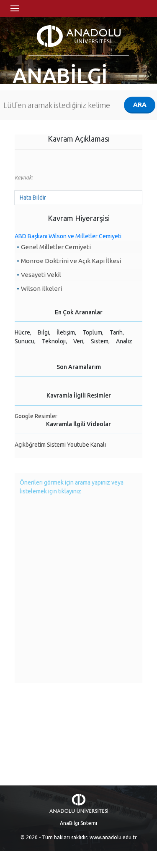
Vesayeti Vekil (41, 274)
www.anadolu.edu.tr (113, 837)
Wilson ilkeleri (41, 288)
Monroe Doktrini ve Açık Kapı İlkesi (71, 260)
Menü (14, 8)
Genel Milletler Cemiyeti (56, 246)
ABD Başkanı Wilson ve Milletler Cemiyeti (68, 236)
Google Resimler (36, 416)
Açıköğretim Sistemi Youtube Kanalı (60, 444)
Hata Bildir (33, 197)
